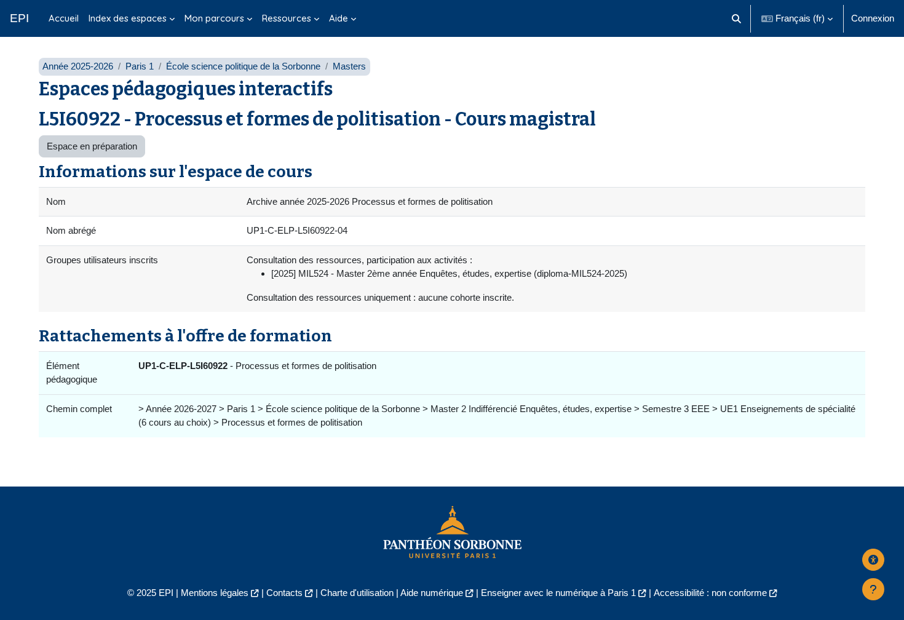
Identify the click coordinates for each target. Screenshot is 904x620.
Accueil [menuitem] (64, 18)
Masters (349, 66)
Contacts (284, 592)
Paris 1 (139, 66)
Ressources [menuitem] (286, 18)
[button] (737, 18)
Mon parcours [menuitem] (214, 18)
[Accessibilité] (873, 560)
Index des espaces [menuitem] (128, 18)
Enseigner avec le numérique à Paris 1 (558, 592)
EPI (19, 18)
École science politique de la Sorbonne (243, 66)
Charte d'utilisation (357, 592)
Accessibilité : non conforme (710, 592)
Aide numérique (431, 592)
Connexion (872, 18)
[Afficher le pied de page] (873, 589)
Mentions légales (214, 592)
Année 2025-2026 (77, 66)
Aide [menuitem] (338, 18)
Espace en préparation (92, 146)
